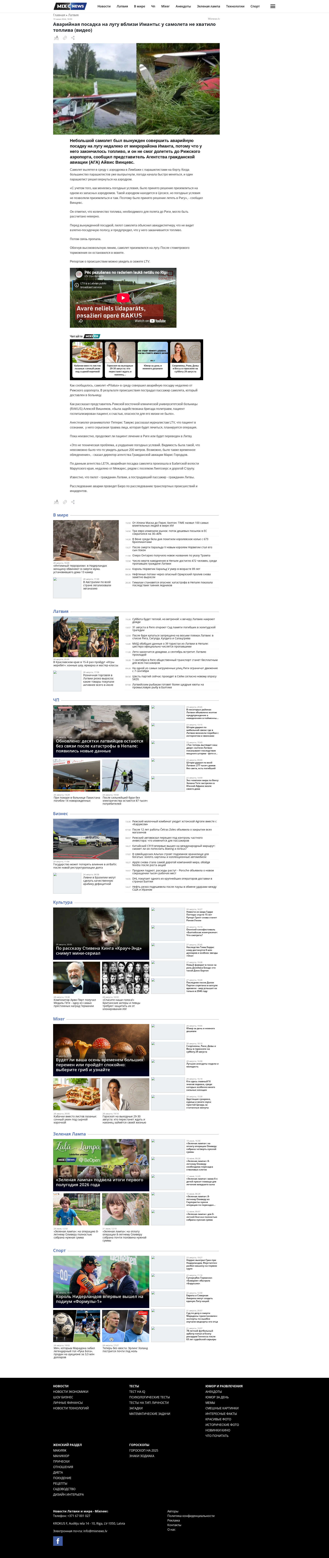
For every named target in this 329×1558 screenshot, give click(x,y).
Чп (153, 6)
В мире (139, 6)
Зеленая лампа (208, 6)
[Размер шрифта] (56, 38)
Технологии (235, 6)
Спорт (255, 6)
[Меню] (272, 6)
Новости (104, 6)
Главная (59, 15)
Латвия (122, 6)
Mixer (165, 6)
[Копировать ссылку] (65, 38)
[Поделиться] (73, 38)
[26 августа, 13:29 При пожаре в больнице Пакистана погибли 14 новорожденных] (76, 776)
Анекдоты (183, 6)
